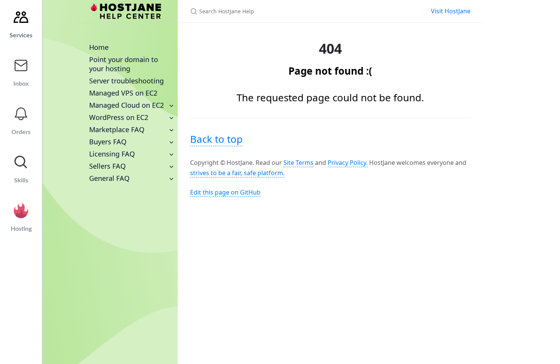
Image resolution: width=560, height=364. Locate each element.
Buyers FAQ (107, 141)
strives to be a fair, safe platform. (237, 173)
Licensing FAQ (112, 153)
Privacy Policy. (348, 162)
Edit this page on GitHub (225, 192)
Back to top (216, 139)
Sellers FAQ (107, 166)
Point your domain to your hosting (123, 64)
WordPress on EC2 (118, 117)
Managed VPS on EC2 (123, 92)
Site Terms (298, 162)
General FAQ (109, 178)
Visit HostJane (450, 11)
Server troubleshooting (126, 80)
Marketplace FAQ (116, 129)
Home (99, 47)
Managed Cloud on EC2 (126, 105)
